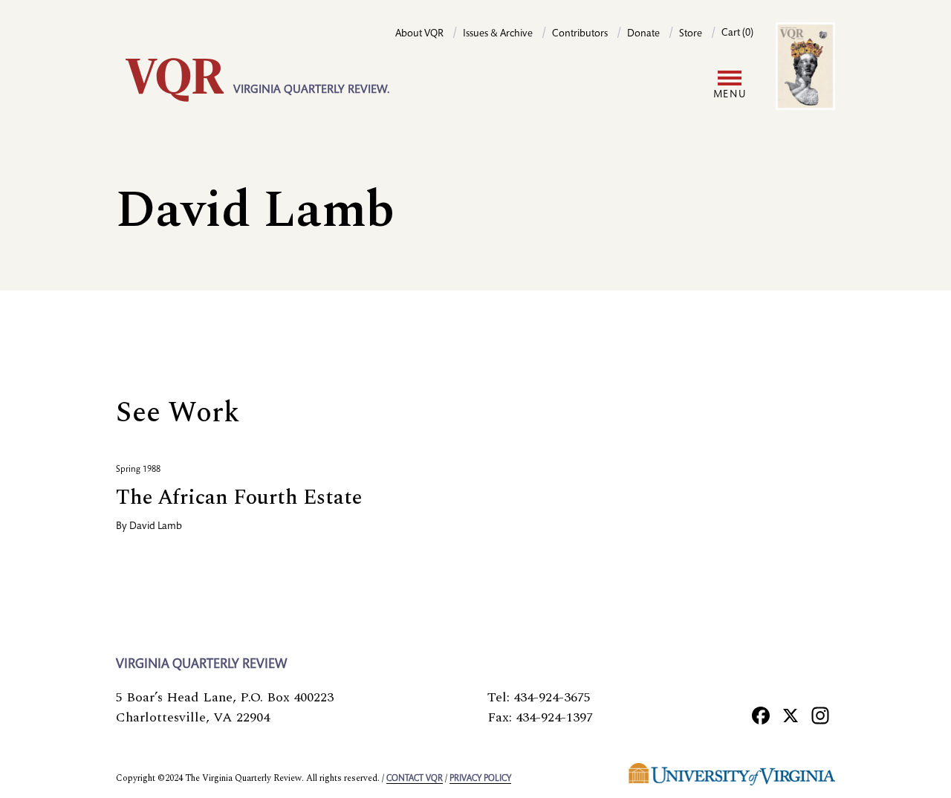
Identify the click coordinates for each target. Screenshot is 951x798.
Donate (643, 34)
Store (690, 34)
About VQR (419, 34)
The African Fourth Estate (239, 497)
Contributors (580, 34)
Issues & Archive (498, 34)
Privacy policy (480, 778)
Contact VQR (414, 778)
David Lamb (155, 527)
